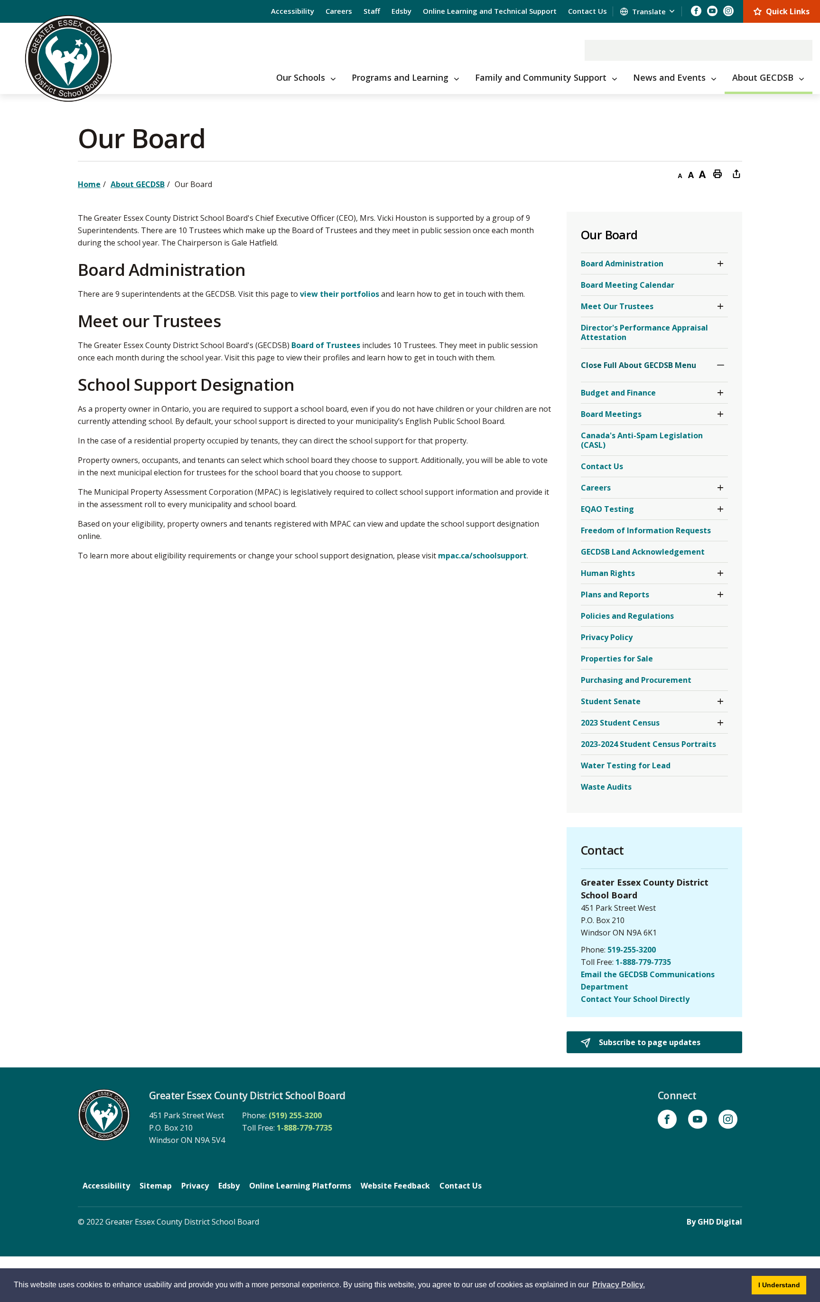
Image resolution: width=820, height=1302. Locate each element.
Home (89, 184)
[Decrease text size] (679, 173)
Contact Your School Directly (635, 999)
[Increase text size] (702, 173)
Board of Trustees (325, 345)
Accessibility (292, 11)
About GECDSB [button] (762, 77)
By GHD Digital (714, 1222)
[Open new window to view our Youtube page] (712, 11)
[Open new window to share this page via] (736, 173)
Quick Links (788, 11)
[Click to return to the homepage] (68, 58)
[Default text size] (691, 173)
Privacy (195, 1185)
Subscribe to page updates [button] (648, 1042)
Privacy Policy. (618, 1285)
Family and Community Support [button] (540, 77)
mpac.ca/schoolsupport (482, 555)
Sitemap (156, 1185)
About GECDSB (138, 184)
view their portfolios (339, 294)
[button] (720, 263)
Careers (339, 11)
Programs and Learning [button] (400, 77)
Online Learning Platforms (300, 1185)
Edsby (401, 11)
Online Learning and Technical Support (490, 11)
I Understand (782, 1285)
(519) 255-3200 (295, 1115)
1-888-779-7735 (643, 962)
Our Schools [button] (300, 77)
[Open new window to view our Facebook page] (696, 11)
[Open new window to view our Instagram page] (728, 11)
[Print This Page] (717, 173)
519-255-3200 (631, 949)
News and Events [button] (669, 77)
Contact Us (587, 11)
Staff (371, 11)
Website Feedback (395, 1185)
